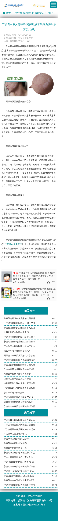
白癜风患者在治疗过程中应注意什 (19, 480)
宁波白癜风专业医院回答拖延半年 (19, 369)
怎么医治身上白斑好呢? (14, 392)
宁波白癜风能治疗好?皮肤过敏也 (19, 476)
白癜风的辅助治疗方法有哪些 (17, 379)
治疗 (49, 13)
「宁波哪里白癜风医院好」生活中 (19, 429)
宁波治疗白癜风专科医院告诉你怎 (19, 453)
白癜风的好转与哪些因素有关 (17, 374)
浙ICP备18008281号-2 (34, 504)
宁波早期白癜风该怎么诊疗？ (17, 439)
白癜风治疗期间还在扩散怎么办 (18, 402)
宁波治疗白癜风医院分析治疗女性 (19, 346)
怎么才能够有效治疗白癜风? (17, 351)
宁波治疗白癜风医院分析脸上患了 (19, 337)
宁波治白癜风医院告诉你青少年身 (19, 485)
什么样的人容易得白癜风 (15, 434)
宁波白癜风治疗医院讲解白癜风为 (19, 365)
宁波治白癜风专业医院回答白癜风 (19, 342)
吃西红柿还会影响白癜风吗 (16, 332)
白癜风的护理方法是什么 (15, 448)
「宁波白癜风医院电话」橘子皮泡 (19, 323)
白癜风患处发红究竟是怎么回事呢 (19, 318)
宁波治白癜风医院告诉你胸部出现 (19, 360)
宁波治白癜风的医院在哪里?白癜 (19, 462)
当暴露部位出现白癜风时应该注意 (19, 383)
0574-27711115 (35, 496)
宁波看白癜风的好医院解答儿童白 (19, 328)
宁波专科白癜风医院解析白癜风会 (19, 420)
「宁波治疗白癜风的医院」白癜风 (19, 425)
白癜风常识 (38, 13)
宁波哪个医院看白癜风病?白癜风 (19, 471)
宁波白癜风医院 (21, 13)
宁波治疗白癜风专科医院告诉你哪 (19, 406)
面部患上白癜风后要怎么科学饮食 (19, 355)
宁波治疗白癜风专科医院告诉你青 (19, 466)
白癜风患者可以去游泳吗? (16, 443)
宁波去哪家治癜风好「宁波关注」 (19, 457)
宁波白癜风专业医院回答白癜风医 (19, 388)
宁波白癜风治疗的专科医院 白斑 (18, 397)
